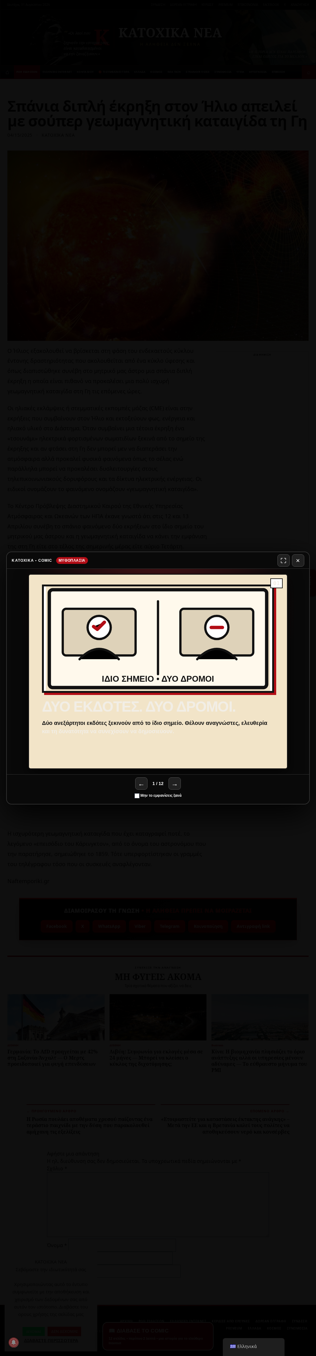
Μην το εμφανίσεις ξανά (160, 795)
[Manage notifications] (14, 1342)
